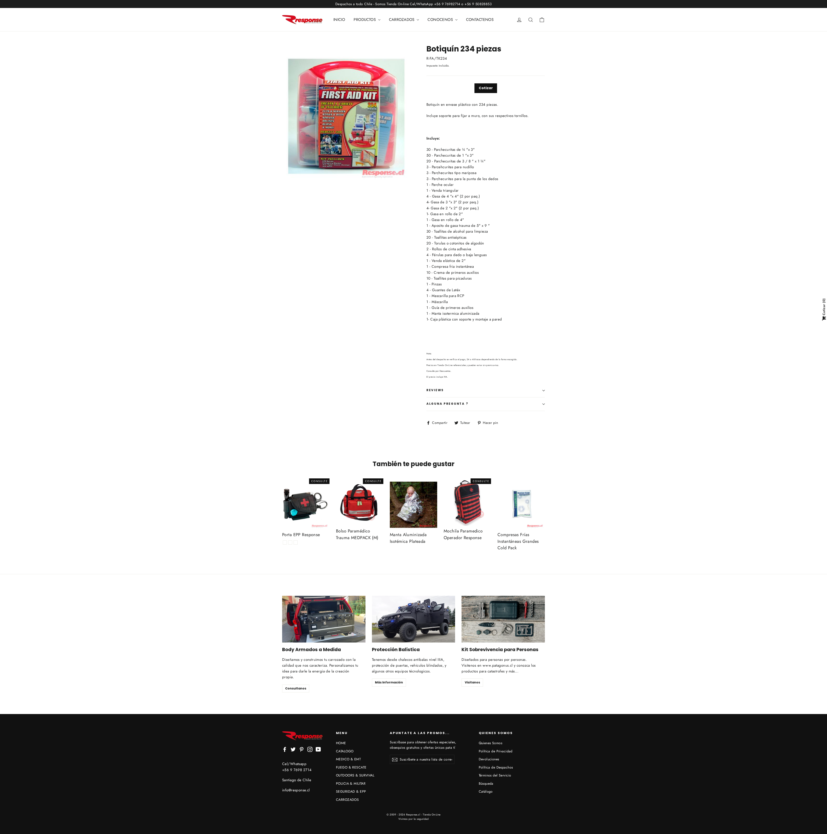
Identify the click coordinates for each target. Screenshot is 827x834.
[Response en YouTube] (318, 749)
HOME (341, 743)
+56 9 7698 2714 (296, 769)
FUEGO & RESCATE (351, 767)
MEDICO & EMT (348, 759)
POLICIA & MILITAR (350, 783)
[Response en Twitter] (293, 749)
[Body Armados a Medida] (323, 619)
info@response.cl (296, 790)
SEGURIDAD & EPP (351, 791)
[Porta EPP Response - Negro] (295, 542)
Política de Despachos (496, 767)
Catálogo (486, 791)
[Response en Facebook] (284, 749)
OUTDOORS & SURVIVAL (355, 775)
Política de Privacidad (496, 751)
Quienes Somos (490, 743)
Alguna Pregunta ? (447, 404)
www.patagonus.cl (498, 665)
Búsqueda (486, 783)
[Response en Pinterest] (301, 749)
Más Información (389, 682)
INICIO (339, 19)
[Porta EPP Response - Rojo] (285, 542)
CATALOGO (344, 751)
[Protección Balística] (413, 619)
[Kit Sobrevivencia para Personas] (503, 619)
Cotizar (486, 88)
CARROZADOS (402, 19)
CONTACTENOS (480, 19)
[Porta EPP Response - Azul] (290, 542)
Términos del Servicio (495, 775)
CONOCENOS (440, 19)
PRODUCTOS (365, 19)
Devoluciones (489, 759)
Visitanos (472, 682)
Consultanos (295, 688)
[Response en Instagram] (309, 749)
